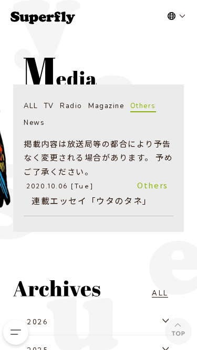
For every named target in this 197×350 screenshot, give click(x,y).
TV (49, 106)
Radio (71, 106)
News (34, 123)
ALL (31, 106)
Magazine (106, 106)
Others (143, 106)
